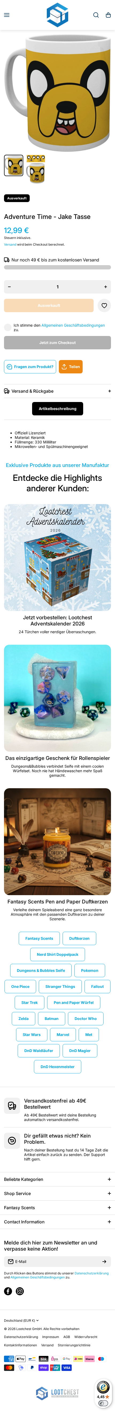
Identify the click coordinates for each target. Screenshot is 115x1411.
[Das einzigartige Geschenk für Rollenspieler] (57, 698)
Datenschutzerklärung (92, 1273)
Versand (10, 244)
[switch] (103, 1403)
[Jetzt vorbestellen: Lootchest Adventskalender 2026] (57, 557)
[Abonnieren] (104, 1261)
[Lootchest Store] (57, 15)
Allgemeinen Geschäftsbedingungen (73, 325)
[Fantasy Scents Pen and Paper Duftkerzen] (57, 841)
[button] (108, 15)
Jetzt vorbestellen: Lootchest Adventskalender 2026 (57, 620)
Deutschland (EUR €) (19, 1321)
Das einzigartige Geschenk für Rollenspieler (57, 758)
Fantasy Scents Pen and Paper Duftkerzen (57, 902)
